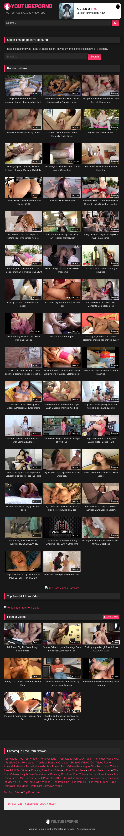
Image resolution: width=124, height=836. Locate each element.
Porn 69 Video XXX (82, 762)
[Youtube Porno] (62, 822)
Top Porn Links (32, 792)
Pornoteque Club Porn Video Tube (96, 766)
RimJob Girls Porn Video (20, 762)
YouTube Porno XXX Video (52, 762)
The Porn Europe (98, 782)
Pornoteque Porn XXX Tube (75, 758)
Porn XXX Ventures (100, 774)
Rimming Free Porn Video (46, 770)
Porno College (48, 758)
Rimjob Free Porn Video (33, 774)
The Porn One (61, 782)
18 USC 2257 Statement (23, 804)
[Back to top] (114, 826)
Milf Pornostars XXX (50, 778)
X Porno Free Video (99, 770)
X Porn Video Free (74, 770)
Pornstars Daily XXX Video (46, 786)
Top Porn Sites (12, 792)
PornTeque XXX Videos (36, 782)
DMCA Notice (48, 804)
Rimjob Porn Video (63, 766)
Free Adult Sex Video (16, 770)
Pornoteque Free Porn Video (20, 758)
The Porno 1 (79, 782)
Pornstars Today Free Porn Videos (84, 778)
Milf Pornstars (28, 778)
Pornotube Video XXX (106, 758)
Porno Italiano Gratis (37, 766)
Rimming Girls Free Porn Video (68, 774)
